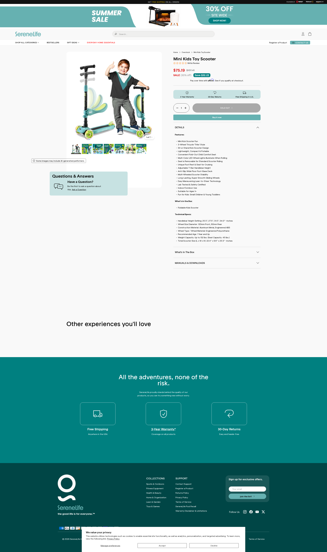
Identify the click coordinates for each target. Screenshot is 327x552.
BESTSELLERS (53, 43)
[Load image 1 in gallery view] (76, 149)
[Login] (303, 34)
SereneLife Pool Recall (186, 506)
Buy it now (216, 117)
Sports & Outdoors (155, 483)
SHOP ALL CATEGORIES (26, 43)
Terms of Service (183, 501)
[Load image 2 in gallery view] (87, 149)
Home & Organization (156, 497)
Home (175, 52)
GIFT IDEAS (72, 43)
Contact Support (183, 483)
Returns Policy (182, 492)
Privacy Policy (113, 538)
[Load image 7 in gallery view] (141, 149)
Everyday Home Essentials (101, 43)
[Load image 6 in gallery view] (130, 149)
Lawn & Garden (153, 501)
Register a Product (278, 42)
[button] (310, 34)
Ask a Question (79, 189)
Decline (214, 545)
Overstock (186, 52)
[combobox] (163, 34)
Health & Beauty (153, 492)
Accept (162, 545)
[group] (163, 16)
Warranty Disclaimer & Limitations (191, 510)
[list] (114, 99)
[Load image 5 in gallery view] (120, 149)
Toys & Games (153, 506)
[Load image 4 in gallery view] (109, 149)
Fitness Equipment (155, 488)
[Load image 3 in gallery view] (98, 149)
